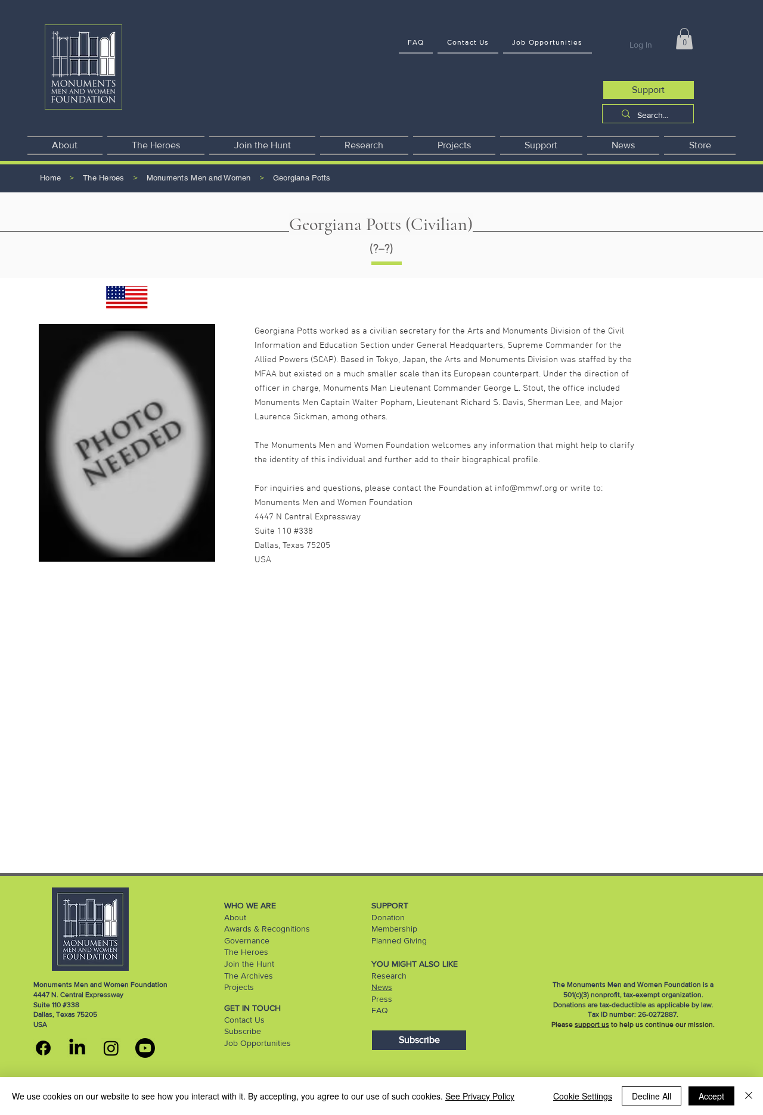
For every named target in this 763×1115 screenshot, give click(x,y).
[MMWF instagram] (111, 1048)
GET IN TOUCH (252, 1008)
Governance (246, 940)
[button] (684, 38)
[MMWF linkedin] (77, 1048)
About (235, 917)
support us (592, 1024)
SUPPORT (389, 905)
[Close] (749, 1095)
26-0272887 (657, 1014)
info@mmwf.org (526, 488)
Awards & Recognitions (267, 928)
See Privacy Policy (479, 1096)
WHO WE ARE (250, 905)
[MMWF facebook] (43, 1048)
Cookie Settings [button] (582, 1096)
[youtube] (145, 1048)
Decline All (651, 1096)
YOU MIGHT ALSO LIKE (414, 963)
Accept (711, 1096)
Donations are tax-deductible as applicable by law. (633, 1005)
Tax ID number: (613, 1014)
